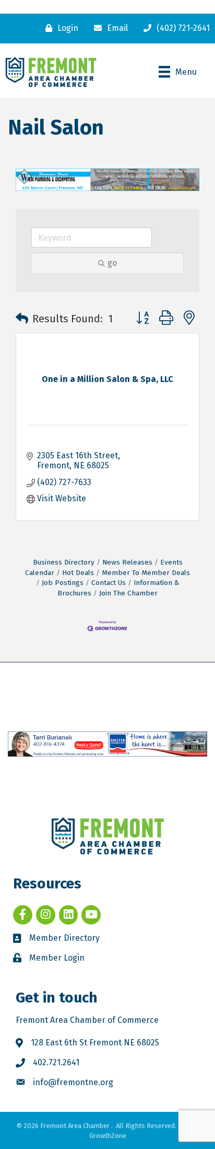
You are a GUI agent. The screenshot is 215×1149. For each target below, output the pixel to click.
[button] (22, 318)
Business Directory (63, 562)
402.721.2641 (56, 1062)
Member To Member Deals (146, 572)
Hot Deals (78, 572)
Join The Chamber (128, 593)
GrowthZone (107, 1136)
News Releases (127, 562)
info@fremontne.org (73, 1082)
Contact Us (108, 582)
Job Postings (62, 582)
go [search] (112, 263)
